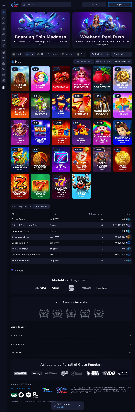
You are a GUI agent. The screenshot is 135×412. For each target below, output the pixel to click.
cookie (60, 407)
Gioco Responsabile (21, 388)
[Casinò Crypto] (12, 271)
